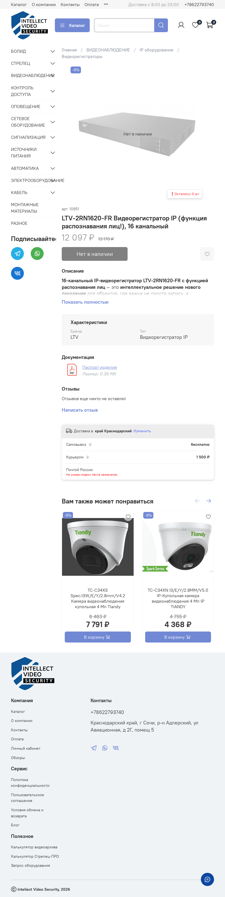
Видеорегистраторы (82, 56)
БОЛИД (18, 51)
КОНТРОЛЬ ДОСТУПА (22, 91)
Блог (15, 825)
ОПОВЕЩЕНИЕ (25, 106)
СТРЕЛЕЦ (20, 63)
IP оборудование (156, 49)
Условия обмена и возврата (27, 812)
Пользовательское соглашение (27, 797)
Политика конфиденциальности (30, 782)
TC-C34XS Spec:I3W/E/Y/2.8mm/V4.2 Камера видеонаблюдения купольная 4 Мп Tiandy (98, 598)
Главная (69, 49)
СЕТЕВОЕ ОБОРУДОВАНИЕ (28, 122)
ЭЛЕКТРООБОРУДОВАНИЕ (29, 180)
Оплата (92, 4)
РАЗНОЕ (19, 223)
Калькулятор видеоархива (34, 847)
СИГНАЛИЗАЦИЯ (28, 137)
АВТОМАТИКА (25, 168)
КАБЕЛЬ (19, 192)
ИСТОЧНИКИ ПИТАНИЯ (23, 152)
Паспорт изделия (99, 367)
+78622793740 (199, 4)
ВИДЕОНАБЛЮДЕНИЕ (108, 49)
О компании (44, 4)
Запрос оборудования (30, 865)
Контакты (70, 4)
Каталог (19, 4)
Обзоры (18, 757)
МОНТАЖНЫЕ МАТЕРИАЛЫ (25, 208)
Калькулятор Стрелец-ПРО (35, 856)
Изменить (142, 430)
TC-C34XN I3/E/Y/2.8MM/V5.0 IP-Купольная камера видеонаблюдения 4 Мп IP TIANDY (178, 598)
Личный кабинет (25, 748)
